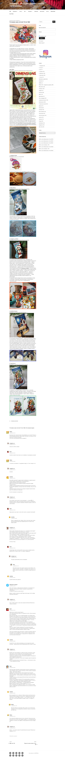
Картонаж (40, 107)
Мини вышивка (41, 111)
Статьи (47, 11)
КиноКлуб (40, 109)
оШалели (40, 119)
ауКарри (40, 90)
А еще (20, 11)
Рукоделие (15, 11)
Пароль (40, 31)
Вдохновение (41, 96)
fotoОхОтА (40, 80)
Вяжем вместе (41, 101)
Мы (24, 11)
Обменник (36, 11)
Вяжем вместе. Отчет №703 (48, 139)
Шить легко (41, 126)
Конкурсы (30, 11)
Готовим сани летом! (42, 103)
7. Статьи (40, 77)
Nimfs (40, 139)
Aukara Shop (53, 11)
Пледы (40, 121)
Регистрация (41, 40)
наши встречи (41, 113)
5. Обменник (41, 73)
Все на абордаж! (41, 98)
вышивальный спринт (42, 100)
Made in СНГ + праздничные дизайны (45, 84)
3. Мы (40, 69)
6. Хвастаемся (41, 75)
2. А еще (40, 67)
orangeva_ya (18, 20)
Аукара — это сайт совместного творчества (27, 4)
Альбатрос (40, 88)
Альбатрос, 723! (46, 148)
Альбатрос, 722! (46, 144)
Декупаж (40, 105)
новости (40, 117)
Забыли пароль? (41, 42)
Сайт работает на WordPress (33, 753)
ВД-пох (40, 94)
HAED (40, 82)
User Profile (11, 13)
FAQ (10, 11)
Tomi (14, 564)
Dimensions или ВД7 (42, 79)
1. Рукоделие (41, 65)
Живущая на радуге (25, 268)
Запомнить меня (43, 36)
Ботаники (40, 92)
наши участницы (41, 115)
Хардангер (41, 124)
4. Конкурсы (41, 71)
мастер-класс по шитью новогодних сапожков (26, 123)
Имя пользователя (42, 27)
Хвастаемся (42, 11)
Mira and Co (41, 86)
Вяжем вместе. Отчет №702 (48, 146)
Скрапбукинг (41, 122)
